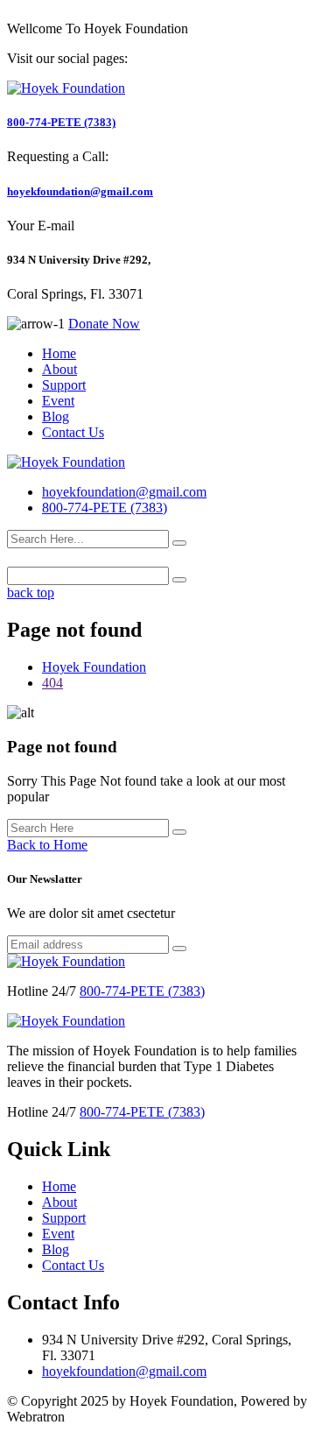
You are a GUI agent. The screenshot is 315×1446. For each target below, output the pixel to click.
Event (58, 400)
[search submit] (179, 543)
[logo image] (66, 462)
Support (64, 384)
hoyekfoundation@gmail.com (80, 191)
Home (59, 353)
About (59, 369)
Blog (55, 416)
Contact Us (73, 432)
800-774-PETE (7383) (61, 122)
